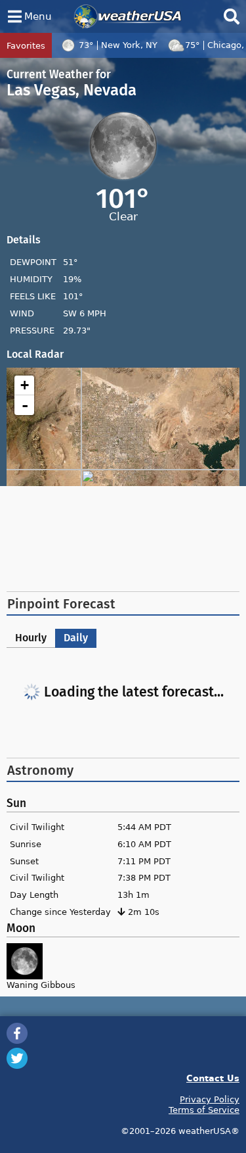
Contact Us (212, 1078)
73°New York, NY (118, 44)
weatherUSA (127, 16)
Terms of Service (204, 1109)
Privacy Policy (209, 1099)
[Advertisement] (123, 539)
